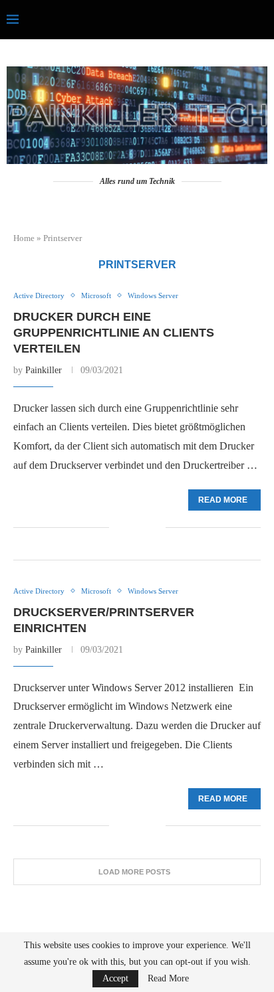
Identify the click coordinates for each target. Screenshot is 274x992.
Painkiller (43, 370)
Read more (222, 500)
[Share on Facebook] (128, 528)
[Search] (260, 20)
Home (24, 238)
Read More (168, 978)
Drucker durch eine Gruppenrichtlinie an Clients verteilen (113, 333)
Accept (115, 978)
